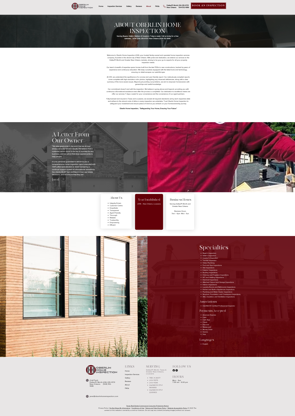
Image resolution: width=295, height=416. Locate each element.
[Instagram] (177, 370)
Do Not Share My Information (120, 408)
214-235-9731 (183, 5)
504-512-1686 (184, 7)
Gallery (127, 378)
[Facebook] (174, 370)
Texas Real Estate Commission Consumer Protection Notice (147, 406)
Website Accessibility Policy (177, 408)
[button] (115, 6)
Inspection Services (132, 374)
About (127, 385)
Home (127, 371)
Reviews (128, 381)
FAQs (127, 388)
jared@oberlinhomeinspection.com (104, 396)
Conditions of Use (138, 408)
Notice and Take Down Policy (156, 408)
